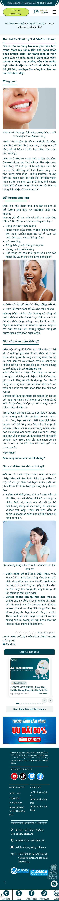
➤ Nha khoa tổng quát (17, 813)
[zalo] (31, 779)
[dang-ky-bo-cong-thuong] (20, 873)
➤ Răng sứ (14, 798)
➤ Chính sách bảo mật (38, 801)
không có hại (29, 368)
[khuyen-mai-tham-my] (29, 742)
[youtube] (14, 779)
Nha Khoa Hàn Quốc (15, 23)
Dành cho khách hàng (15, 12)
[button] (17, 703)
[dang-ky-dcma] (39, 874)
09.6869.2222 (22, 840)
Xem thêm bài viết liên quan (29, 709)
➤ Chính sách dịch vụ (38, 794)
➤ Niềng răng (15, 802)
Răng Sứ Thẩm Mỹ (36, 23)
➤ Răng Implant (16, 807)
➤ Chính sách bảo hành (38, 808)
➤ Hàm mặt (14, 793)
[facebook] (40, 779)
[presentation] (44, 700)
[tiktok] (22, 779)
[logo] (40, 13)
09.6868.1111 (38, 840)
